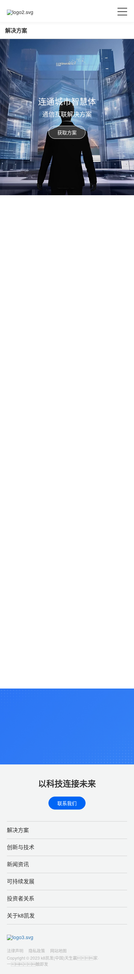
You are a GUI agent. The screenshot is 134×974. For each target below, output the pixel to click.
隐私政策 (37, 950)
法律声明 (15, 950)
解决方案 (16, 30)
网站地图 (58, 950)
